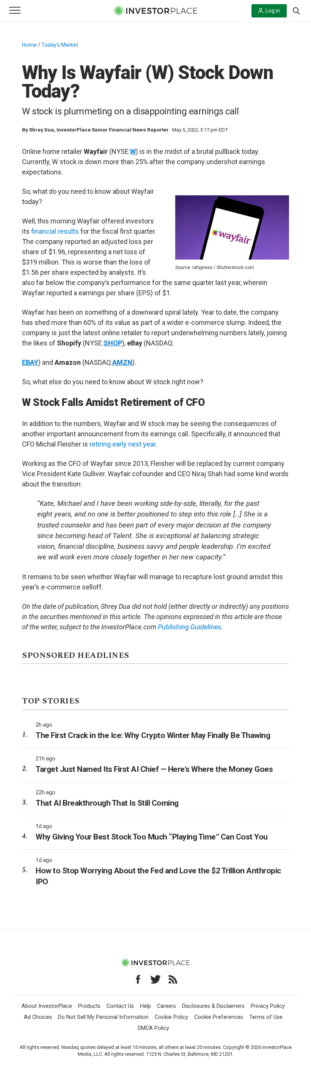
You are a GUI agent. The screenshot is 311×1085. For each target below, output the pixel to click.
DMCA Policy (153, 1028)
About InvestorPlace (47, 1006)
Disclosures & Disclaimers (213, 1006)
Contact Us (120, 1006)
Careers (166, 1006)
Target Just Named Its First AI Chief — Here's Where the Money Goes (154, 769)
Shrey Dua (41, 130)
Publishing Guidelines (189, 627)
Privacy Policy (268, 1006)
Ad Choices (38, 1017)
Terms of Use (266, 1017)
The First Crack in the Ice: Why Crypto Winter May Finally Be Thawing (153, 735)
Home (29, 45)
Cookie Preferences (218, 1017)
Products (89, 1006)
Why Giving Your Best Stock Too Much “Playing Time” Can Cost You (152, 836)
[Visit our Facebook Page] (138, 979)
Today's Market (59, 45)
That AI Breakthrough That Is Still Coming (107, 803)
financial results (55, 231)
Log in (272, 11)
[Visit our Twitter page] (155, 979)
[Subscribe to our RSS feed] (173, 979)
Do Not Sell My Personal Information (103, 1017)
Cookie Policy (171, 1017)
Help (145, 1006)
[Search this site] (296, 10)
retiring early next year (123, 444)
